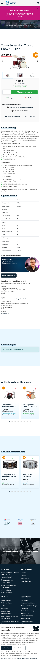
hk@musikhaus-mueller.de (10, 263)
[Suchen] (29, 3)
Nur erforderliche (19, 648)
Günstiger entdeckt (13, 116)
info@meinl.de (5, 313)
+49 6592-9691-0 (8, 590)
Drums (5, 25)
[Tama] (6, 55)
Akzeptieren (7, 648)
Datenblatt (31, 116)
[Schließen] (38, 8)
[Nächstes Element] (37, 61)
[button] (7, 75)
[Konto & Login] (33, 3)
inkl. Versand (22, 83)
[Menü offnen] (2, 2)
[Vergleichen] (13, 389)
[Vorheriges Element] (2, 61)
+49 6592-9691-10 (8, 262)
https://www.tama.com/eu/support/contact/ (13, 299)
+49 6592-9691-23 (8, 592)
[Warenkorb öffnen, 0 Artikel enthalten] (38, 3)
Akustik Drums (12, 25)
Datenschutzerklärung (14, 658)
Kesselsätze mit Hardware (24, 25)
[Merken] (16, 389)
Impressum (4, 658)
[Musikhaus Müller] (11, 3)
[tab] (9, 421)
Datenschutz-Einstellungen (30, 658)
